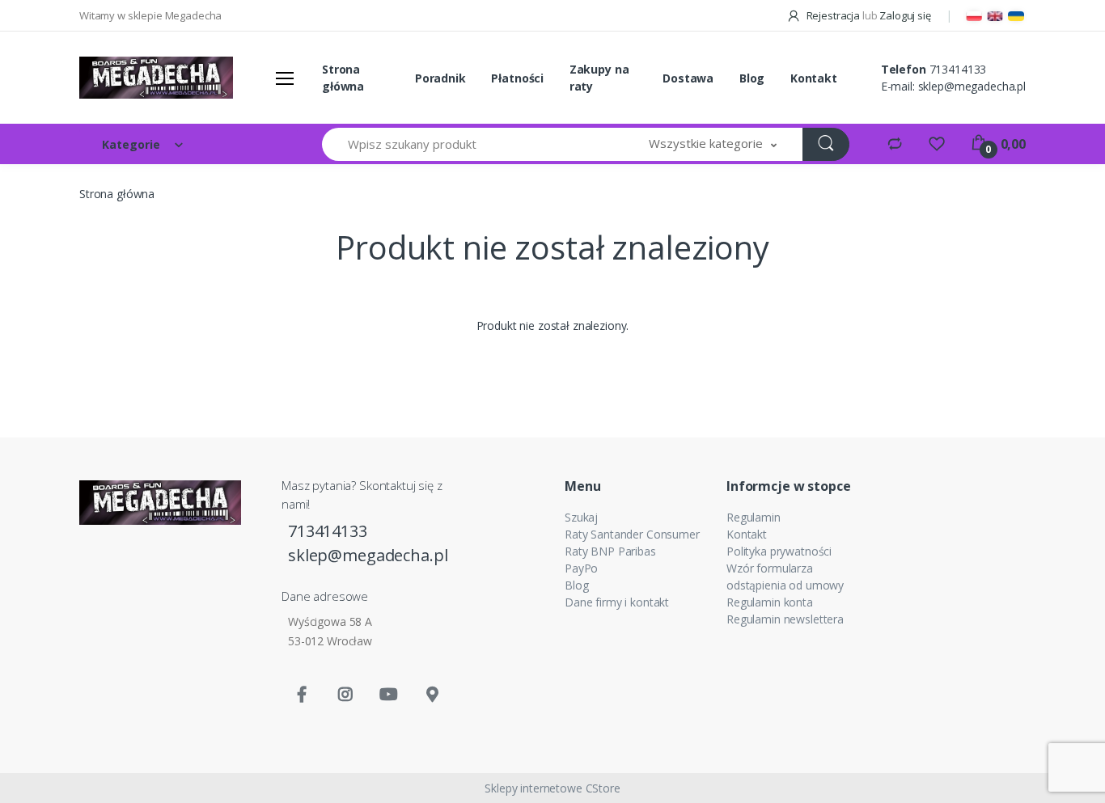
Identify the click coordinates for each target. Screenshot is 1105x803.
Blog (751, 78)
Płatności (517, 78)
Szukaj (581, 517)
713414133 (958, 69)
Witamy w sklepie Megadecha (150, 15)
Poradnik (440, 78)
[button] (712, 144)
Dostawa (688, 78)
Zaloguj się (904, 15)
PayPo (581, 568)
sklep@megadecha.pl (972, 86)
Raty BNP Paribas (610, 551)
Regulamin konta (769, 602)
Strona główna (343, 77)
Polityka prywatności (779, 551)
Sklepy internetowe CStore (552, 788)
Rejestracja (833, 15)
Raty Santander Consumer (632, 534)
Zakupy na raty (599, 77)
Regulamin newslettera (785, 619)
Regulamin (753, 517)
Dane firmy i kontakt (617, 602)
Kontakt (813, 78)
